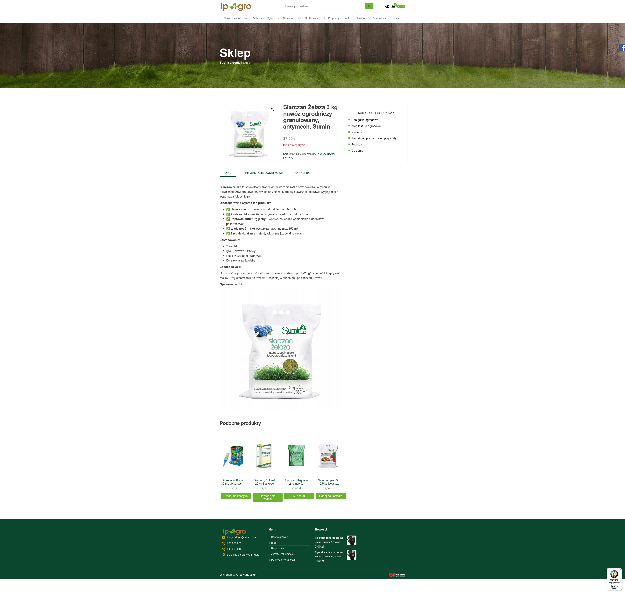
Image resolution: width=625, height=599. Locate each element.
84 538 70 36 (234, 549)
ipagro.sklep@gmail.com (241, 537)
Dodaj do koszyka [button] (236, 496)
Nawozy (322, 153)
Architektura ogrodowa (265, 18)
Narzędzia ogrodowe (236, 18)
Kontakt (395, 18)
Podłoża (348, 18)
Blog (274, 542)
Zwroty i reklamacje (282, 554)
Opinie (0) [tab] (302, 172)
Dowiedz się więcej (268, 497)
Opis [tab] (227, 172)
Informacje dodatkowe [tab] (264, 172)
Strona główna (279, 537)
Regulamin (277, 548)
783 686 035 (234, 543)
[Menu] (620, 570)
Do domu (362, 18)
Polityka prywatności (283, 559)
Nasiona (288, 18)
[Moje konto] (387, 6)
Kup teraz (299, 496)
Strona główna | (231, 62)
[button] (272, 109)
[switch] (614, 587)
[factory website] (397, 574)
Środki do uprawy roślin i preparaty (318, 18)
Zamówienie (379, 18)
